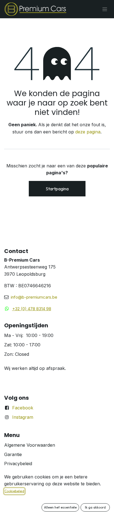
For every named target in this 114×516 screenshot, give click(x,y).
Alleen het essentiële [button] (60, 507)
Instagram (22, 417)
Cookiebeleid (14, 491)
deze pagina (87, 132)
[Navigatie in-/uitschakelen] (105, 9)
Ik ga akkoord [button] (95, 507)
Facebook (22, 407)
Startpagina (57, 188)
